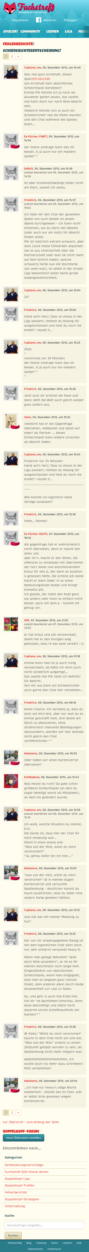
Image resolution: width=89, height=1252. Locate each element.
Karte (54, 1242)
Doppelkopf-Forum (21, 1130)
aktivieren (49, 20)
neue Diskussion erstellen (23, 1137)
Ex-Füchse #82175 (35, 534)
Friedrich (30, 200)
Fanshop (41, 1242)
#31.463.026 (41, 79)
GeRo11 (28, 168)
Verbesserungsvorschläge (24, 1165)
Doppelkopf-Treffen (19, 1185)
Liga (68, 31)
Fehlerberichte (18, 43)
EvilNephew (31, 777)
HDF (26, 620)
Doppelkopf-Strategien (22, 1199)
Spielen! (10, 31)
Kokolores (30, 753)
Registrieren (20, 20)
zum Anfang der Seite (43, 1122)
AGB (78, 1242)
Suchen (13, 1235)
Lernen (52, 31)
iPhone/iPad (15, 1242)
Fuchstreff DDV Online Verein (26, 1172)
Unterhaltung (15, 1206)
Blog (29, 1242)
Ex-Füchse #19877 (35, 136)
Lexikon (67, 1242)
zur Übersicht (13, 1122)
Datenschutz (35, 1248)
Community (30, 31)
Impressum (54, 1248)
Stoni (27, 417)
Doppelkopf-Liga (17, 1179)
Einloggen (70, 20)
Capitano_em (32, 67)
